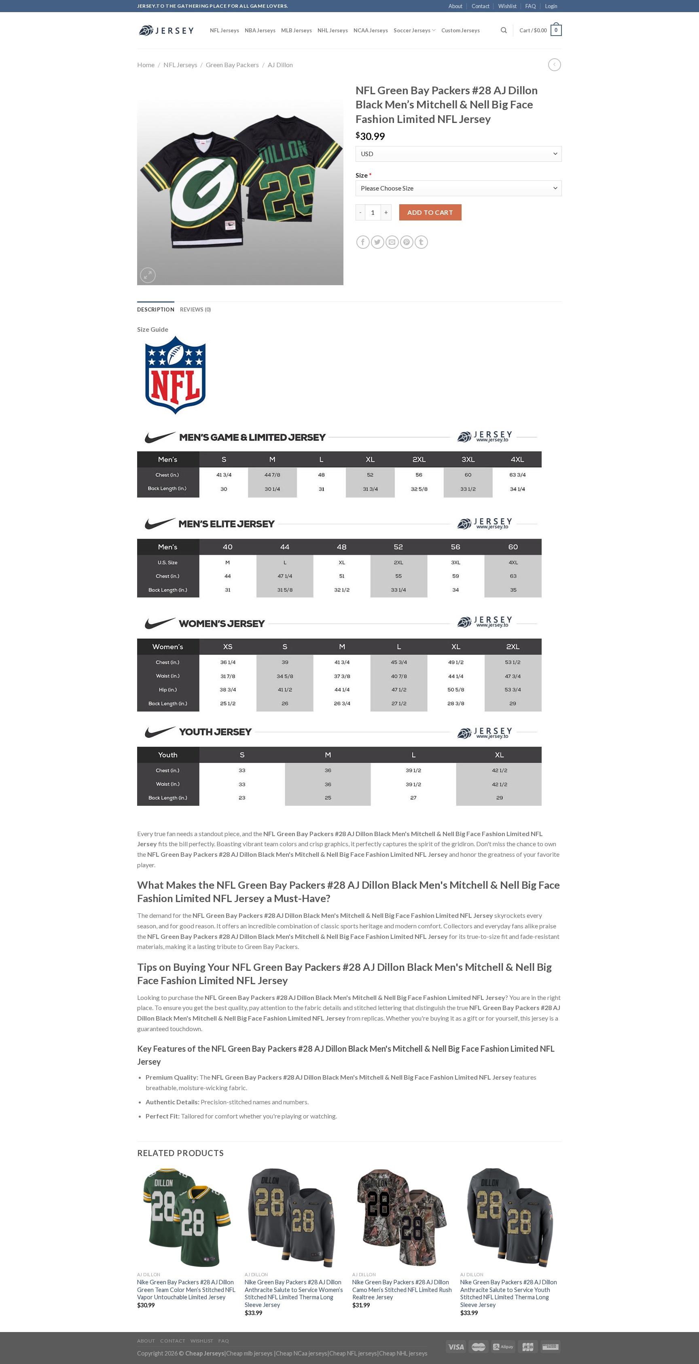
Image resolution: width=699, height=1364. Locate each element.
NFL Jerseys (224, 30)
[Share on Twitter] (377, 242)
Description (155, 309)
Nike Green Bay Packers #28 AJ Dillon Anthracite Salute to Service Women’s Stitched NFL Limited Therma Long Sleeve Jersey (294, 1293)
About (455, 6)
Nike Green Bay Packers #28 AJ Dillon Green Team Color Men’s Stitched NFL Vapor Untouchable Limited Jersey (186, 1289)
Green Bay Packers (232, 64)
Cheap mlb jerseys (249, 1353)
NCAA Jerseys (371, 30)
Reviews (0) (195, 309)
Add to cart (430, 212)
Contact (480, 6)
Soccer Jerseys (412, 30)
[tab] (155, 309)
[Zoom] (148, 275)
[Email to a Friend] (392, 242)
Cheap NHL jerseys (403, 1353)
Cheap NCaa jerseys (301, 1353)
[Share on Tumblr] (421, 242)
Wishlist (507, 6)
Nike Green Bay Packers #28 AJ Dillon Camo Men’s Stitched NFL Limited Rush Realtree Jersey (402, 1289)
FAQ (530, 6)
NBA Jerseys (260, 30)
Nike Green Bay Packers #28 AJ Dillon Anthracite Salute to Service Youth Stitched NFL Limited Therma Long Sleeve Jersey (508, 1293)
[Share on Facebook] (363, 242)
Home (146, 64)
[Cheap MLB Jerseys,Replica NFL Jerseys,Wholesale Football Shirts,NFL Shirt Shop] (167, 30)
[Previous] (137, 1249)
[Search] (504, 30)
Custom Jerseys (460, 30)
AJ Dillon (280, 64)
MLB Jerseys (296, 30)
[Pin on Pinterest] (406, 242)
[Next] (559, 1249)
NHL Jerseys (333, 30)
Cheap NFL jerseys (353, 1353)
